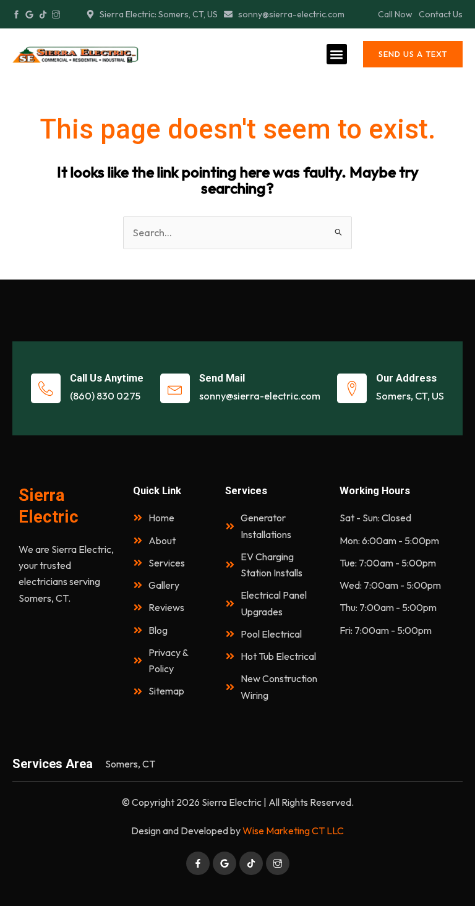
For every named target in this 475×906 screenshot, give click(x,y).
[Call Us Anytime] (46, 388)
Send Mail (222, 378)
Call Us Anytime (106, 378)
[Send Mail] (175, 388)
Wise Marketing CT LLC (293, 830)
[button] (337, 54)
